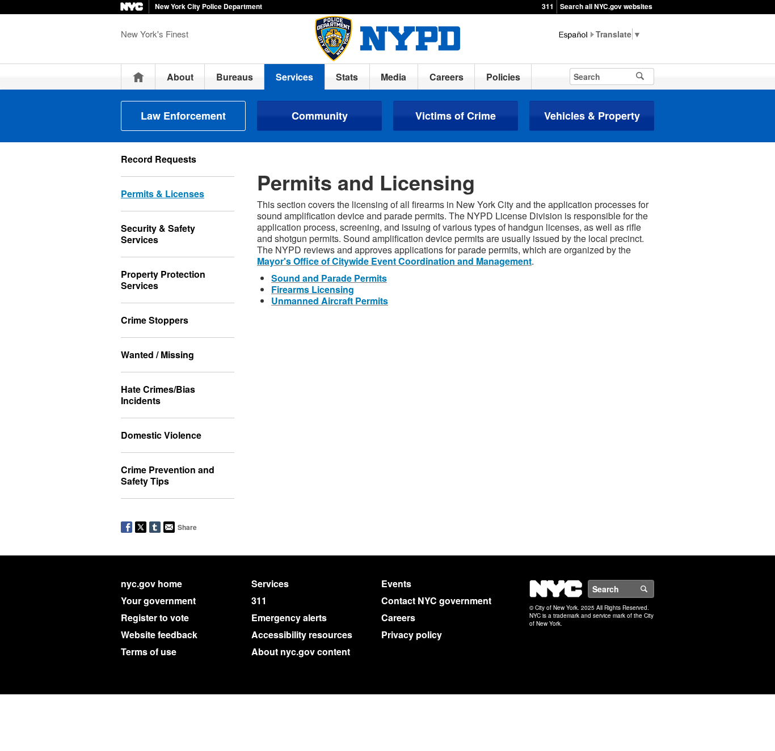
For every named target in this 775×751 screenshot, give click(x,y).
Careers (446, 76)
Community (320, 115)
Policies (503, 76)
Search (653, 589)
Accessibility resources (301, 634)
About (180, 76)
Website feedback (159, 634)
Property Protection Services (163, 280)
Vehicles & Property (592, 115)
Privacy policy (411, 634)
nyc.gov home (151, 583)
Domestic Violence (161, 435)
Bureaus (234, 76)
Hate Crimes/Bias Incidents (158, 395)
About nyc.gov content (300, 651)
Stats (347, 76)
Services (294, 76)
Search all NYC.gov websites (606, 6)
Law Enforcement (183, 115)
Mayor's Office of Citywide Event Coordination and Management (394, 261)
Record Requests (158, 159)
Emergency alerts (289, 617)
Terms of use (148, 651)
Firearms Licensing (312, 289)
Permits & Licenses (162, 193)
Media (393, 76)
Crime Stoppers (154, 319)
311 (548, 6)
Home (138, 77)
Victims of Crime (455, 115)
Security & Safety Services (158, 234)
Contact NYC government (436, 600)
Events (396, 583)
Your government (158, 600)
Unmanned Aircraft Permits (329, 300)
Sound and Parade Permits (329, 278)
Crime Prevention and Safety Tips (167, 475)
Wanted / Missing (157, 354)
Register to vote (155, 617)
